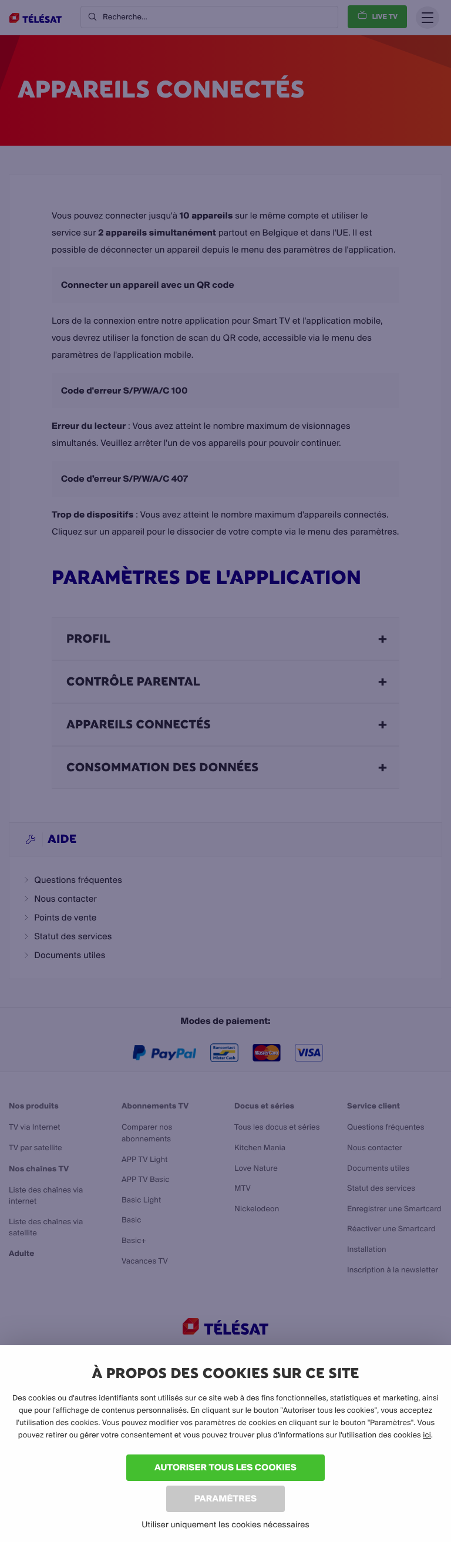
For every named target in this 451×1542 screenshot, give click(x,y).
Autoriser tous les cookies (225, 1467)
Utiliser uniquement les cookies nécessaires (225, 1524)
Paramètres (225, 1498)
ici (427, 1435)
